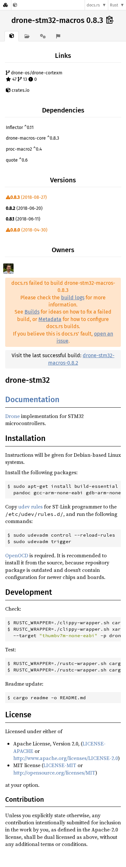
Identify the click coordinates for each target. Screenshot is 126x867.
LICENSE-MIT (59, 765)
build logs (72, 297)
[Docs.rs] (5, 5)
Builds (32, 312)
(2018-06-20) (24, 208)
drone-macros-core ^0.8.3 (32, 138)
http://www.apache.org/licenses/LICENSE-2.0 (65, 758)
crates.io (19, 90)
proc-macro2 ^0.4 (24, 149)
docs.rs (93, 5)
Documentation (32, 399)
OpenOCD (16, 555)
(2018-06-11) (23, 219)
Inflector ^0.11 (20, 127)
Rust (114, 5)
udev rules (30, 506)
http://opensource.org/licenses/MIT (54, 772)
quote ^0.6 (16, 160)
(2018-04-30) (28, 230)
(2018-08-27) (28, 197)
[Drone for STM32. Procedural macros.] (15, 5)
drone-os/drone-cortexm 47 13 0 (36, 76)
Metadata (49, 319)
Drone (12, 416)
